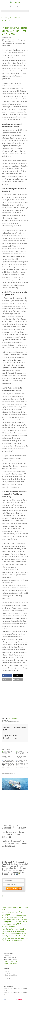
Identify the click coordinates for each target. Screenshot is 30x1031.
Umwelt (14, 940)
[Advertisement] (15, 803)
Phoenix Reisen (16, 931)
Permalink (5, 720)
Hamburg (4, 919)
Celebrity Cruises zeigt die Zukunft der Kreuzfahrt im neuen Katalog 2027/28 (14, 843)
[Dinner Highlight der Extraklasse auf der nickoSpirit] (8, 752)
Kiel (12, 922)
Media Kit (7, 973)
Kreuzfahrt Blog (13, 718)
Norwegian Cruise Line (18, 929)
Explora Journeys (21, 915)
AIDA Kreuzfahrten (7, 910)
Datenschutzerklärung (11, 975)
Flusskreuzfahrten (14, 917)
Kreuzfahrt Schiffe (15, 18)
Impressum (8, 977)
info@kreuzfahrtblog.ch (10, 961)
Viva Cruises (19, 940)
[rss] (18, 5)
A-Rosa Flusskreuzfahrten (9, 908)
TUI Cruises (6, 940)
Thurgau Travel (24, 938)
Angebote (17, 910)
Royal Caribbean (10, 936)
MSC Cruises (21, 924)
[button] (7, 675)
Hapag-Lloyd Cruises (13, 919)
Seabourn (17, 936)
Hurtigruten (8, 922)
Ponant (22, 931)
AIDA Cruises (22, 907)
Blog (7, 18)
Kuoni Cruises (5, 924)
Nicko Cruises (6, 929)
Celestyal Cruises (15, 912)
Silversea (21, 936)
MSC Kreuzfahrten (8, 926)
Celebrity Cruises (7, 912)
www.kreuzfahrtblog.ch (10, 963)
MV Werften (17, 926)
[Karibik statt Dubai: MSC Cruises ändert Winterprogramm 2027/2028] (22, 762)
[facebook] (13, 5)
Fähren (22, 917)
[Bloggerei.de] (19, 999)
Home (3, 18)
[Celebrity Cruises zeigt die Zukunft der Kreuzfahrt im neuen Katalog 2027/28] (8, 762)
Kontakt (7, 979)
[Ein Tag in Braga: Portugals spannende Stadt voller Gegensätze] (22, 752)
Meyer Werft (11, 924)
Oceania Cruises (7, 931)
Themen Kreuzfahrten (15, 938)
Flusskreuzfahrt (5, 917)
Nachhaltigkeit (23, 927)
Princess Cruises (6, 933)
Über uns (7, 971)
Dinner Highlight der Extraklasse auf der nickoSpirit (14, 826)
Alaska (13, 910)
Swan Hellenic (8, 938)
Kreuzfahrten (23, 922)
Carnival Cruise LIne (23, 910)
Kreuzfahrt (16, 922)
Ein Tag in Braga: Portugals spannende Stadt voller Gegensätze (13, 834)
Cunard (15, 915)
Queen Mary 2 (13, 933)
